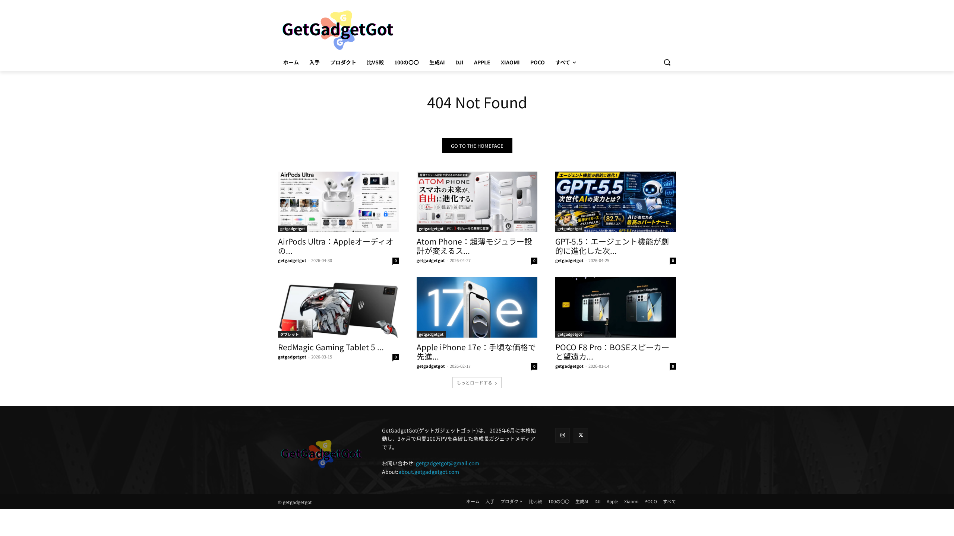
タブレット (289, 334)
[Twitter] (581, 435)
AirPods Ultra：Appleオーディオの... (336, 246)
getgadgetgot (292, 228)
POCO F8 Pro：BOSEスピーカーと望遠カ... (612, 351)
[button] (667, 62)
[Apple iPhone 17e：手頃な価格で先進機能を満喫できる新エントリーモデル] (477, 307)
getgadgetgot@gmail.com (447, 463)
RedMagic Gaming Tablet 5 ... (331, 346)
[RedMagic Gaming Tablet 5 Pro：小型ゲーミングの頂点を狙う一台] (338, 307)
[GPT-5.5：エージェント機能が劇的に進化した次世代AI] (615, 202)
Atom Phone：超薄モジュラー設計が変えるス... (474, 246)
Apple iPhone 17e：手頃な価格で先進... (476, 351)
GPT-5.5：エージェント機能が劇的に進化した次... (612, 246)
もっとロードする (474, 382)
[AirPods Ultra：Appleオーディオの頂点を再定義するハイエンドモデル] (338, 202)
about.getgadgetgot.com (428, 471)
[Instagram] (562, 435)
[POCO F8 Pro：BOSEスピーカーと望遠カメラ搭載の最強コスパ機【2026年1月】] (615, 307)
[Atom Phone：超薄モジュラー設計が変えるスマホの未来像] (477, 202)
